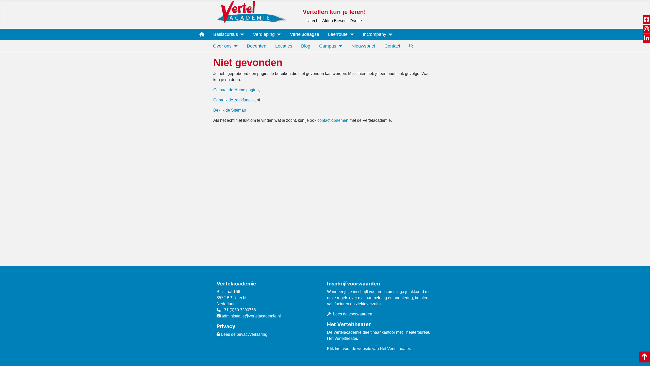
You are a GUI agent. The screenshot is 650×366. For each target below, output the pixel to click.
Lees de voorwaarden (352, 314)
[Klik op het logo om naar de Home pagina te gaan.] (251, 12)
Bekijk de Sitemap (229, 110)
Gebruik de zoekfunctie (234, 100)
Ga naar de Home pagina (236, 90)
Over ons (222, 46)
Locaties (283, 46)
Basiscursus (225, 34)
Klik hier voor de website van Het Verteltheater (368, 348)
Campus (327, 46)
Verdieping (264, 34)
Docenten (256, 46)
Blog (305, 46)
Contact (392, 46)
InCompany (374, 34)
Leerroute (338, 34)
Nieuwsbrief (363, 46)
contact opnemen (332, 120)
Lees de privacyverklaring (243, 334)
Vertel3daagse (304, 34)
